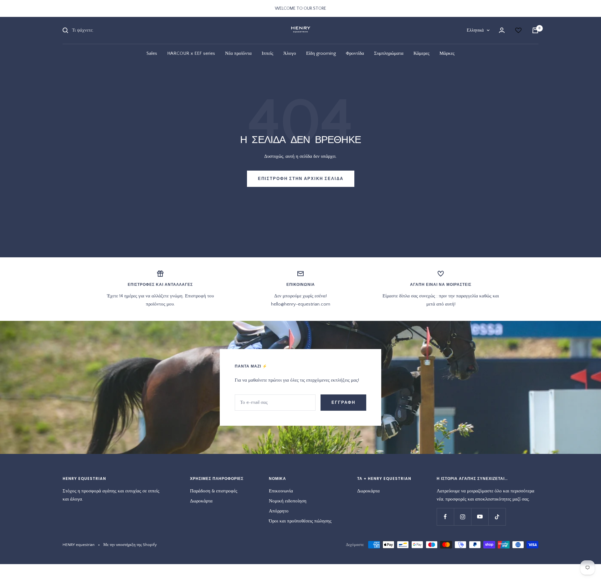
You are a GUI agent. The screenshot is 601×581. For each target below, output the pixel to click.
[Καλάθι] (535, 30)
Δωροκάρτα (201, 501)
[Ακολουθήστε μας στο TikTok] (497, 516)
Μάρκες (447, 53)
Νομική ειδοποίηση (287, 501)
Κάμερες (421, 53)
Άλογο (289, 53)
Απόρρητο (279, 511)
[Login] (502, 30)
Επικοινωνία (281, 491)
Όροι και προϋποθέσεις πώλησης (300, 521)
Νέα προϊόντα (238, 53)
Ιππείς (267, 53)
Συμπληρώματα (388, 53)
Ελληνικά (475, 30)
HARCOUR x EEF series (191, 53)
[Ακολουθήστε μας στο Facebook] (445, 516)
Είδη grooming (321, 53)
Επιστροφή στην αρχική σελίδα (300, 179)
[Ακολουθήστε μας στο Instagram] (462, 516)
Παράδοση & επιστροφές (213, 491)
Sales (151, 53)
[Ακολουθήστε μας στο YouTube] (479, 516)
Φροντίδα (355, 53)
